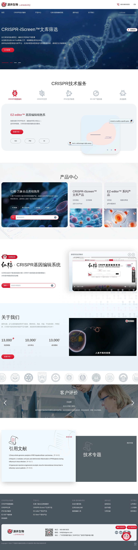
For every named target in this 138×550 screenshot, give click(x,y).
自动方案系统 (76, 504)
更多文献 (69, 437)
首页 (2, 12)
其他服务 (123, 99)
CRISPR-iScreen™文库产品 (42, 507)
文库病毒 (89, 200)
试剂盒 (109, 200)
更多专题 (130, 443)
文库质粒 (76, 200)
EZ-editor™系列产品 (40, 511)
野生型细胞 (25, 207)
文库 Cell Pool (77, 203)
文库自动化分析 (77, 507)
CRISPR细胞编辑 (14, 99)
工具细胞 (37, 207)
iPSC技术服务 (69, 99)
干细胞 (47, 207)
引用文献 (108, 511)
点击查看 (7, 50)
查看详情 (16, 132)
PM (30, 141)
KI (44, 141)
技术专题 (108, 507)
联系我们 (134, 511)
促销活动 (133, 30)
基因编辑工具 (76, 511)
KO (16, 141)
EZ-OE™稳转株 (96, 99)
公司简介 (134, 504)
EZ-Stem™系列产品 (40, 514)
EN (135, 4)
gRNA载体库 (111, 203)
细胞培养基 (124, 200)
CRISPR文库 (42, 99)
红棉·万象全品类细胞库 (41, 504)
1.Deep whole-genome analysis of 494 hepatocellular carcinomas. (34, 455)
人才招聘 (134, 507)
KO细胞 (14, 207)
